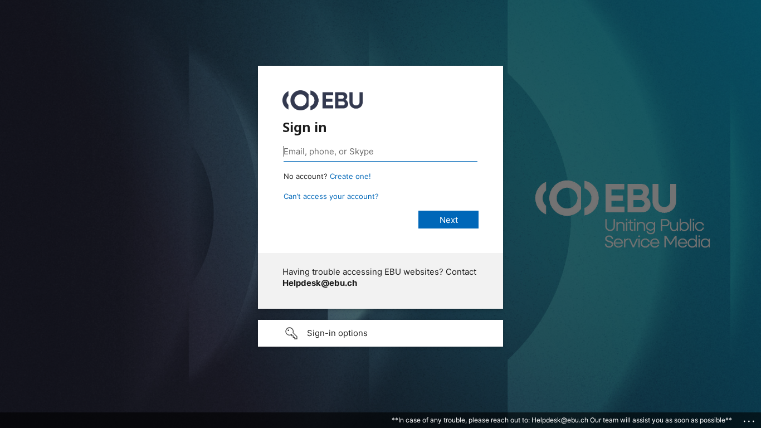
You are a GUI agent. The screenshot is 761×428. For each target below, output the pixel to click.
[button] (380, 333)
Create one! (350, 176)
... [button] (750, 418)
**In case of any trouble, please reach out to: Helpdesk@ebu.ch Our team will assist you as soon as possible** (562, 420)
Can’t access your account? (331, 196)
